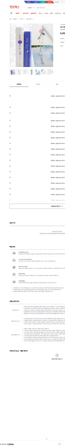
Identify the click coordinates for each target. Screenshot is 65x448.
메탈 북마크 (29, 19)
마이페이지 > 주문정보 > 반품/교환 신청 (33, 310)
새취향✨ (18, 13)
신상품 (46, 13)
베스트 (40, 13)
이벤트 (51, 13)
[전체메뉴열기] (11, 13)
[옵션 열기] (46, 439)
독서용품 (14, 19)
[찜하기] (59, 444)
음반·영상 (25, 13)
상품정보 (19, 84)
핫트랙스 (30, 8)
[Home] (10, 19)
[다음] (53, 46)
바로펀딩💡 (58, 13)
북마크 (21, 19)
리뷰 (38, 84)
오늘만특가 (33, 13)
